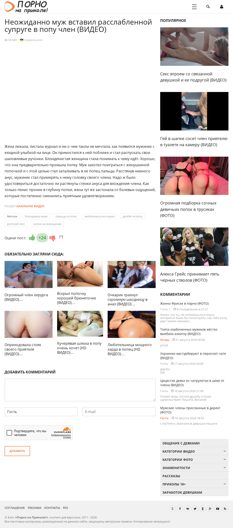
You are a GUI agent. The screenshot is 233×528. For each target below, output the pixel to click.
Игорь (165, 340)
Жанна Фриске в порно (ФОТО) (184, 303)
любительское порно (99, 216)
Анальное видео (30, 206)
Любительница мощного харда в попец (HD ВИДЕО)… (130, 349)
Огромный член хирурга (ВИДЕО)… (26, 297)
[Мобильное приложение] (172, 508)
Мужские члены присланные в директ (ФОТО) (190, 410)
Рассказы (171, 476)
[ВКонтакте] (187, 508)
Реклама (34, 508)
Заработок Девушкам (182, 492)
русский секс (16, 224)
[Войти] (221, 7)
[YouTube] (217, 508)
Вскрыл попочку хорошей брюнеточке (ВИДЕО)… (76, 298)
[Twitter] (195, 508)
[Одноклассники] (202, 508)
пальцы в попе (66, 216)
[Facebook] (180, 508)
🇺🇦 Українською (31, 40)
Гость (164, 418)
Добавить (17, 451)
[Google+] (210, 508)
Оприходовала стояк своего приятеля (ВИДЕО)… (23, 349)
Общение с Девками (181, 443)
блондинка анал (36, 216)
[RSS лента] (225, 508)
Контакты (52, 508)
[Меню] (194, 7)
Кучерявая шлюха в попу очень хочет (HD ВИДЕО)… (79, 348)
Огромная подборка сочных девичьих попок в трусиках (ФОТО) (188, 209)
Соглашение (15, 508)
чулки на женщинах (47, 224)
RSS (65, 508)
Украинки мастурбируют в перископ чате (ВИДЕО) (193, 355)
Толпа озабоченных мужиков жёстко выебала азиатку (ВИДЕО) (188, 331)
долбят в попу (132, 216)
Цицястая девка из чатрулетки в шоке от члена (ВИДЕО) (192, 382)
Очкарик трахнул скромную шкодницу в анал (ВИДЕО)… (127, 299)
